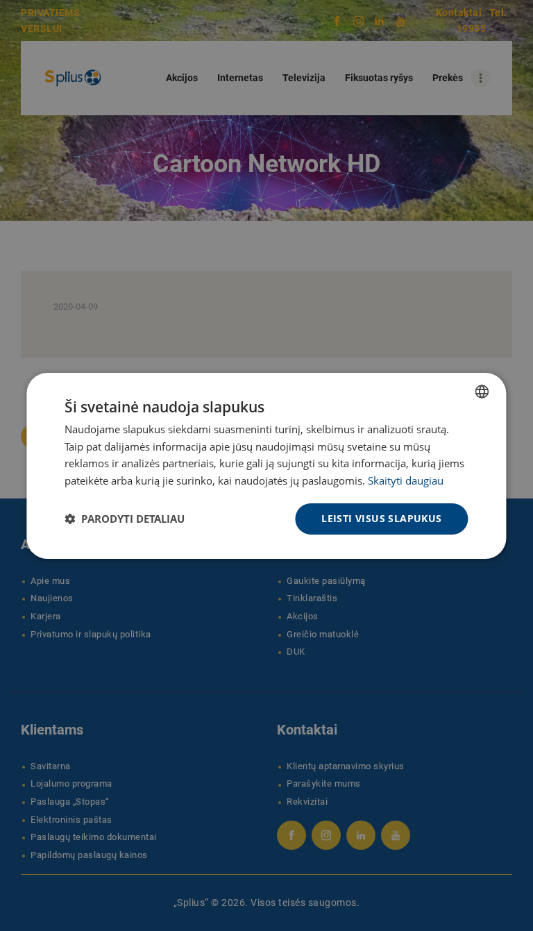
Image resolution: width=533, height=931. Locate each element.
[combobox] (482, 391)
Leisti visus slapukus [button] (381, 518)
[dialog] (266, 465)
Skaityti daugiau (405, 480)
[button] (125, 518)
